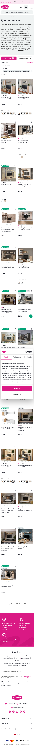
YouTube (17, 712)
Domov (3, 17)
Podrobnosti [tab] (17, 357)
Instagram (13, 712)
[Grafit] (8, 113)
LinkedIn (24, 712)
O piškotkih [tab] (28, 357)
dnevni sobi (20, 50)
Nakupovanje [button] (5, 718)
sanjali (2, 33)
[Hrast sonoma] (13, 113)
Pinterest (21, 712)
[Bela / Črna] (5, 113)
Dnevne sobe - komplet (20, 17)
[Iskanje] (3, 12)
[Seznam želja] (21, 7)
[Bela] (19, 157)
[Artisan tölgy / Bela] (2, 113)
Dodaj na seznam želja (15, 78)
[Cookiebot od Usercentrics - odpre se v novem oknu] (24, 352)
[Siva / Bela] (22, 282)
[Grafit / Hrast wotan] (11, 113)
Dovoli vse (17, 388)
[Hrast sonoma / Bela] (16, 113)
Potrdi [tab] (6, 357)
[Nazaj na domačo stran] (5, 7)
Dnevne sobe (9, 17)
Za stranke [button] (4, 723)
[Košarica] (26, 7)
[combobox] (25, 58)
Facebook (10, 712)
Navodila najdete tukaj (7, 685)
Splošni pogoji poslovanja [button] (8, 729)
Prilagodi (16, 394)
